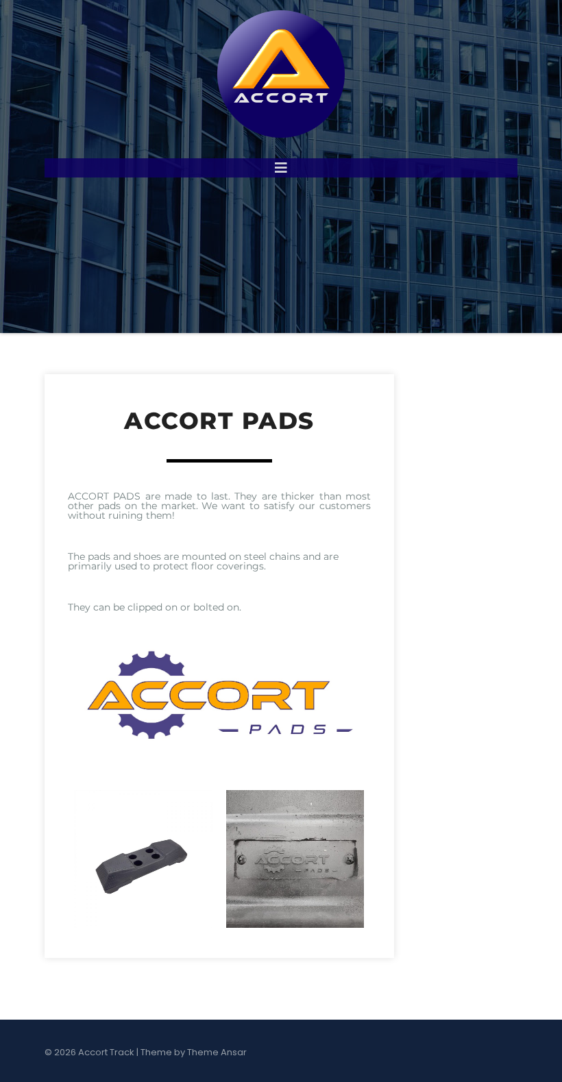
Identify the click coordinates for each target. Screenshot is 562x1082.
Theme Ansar (217, 1052)
